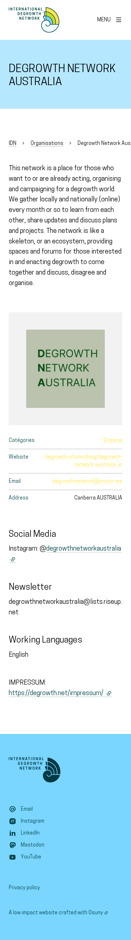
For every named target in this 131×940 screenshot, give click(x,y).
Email (27, 809)
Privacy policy (24, 888)
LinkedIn (30, 833)
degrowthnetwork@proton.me (87, 481)
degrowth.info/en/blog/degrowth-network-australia (83, 461)
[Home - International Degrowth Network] (34, 20)
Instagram (32, 821)
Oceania (112, 440)
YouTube (31, 857)
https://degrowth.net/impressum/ (60, 693)
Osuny (95, 913)
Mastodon (32, 845)
